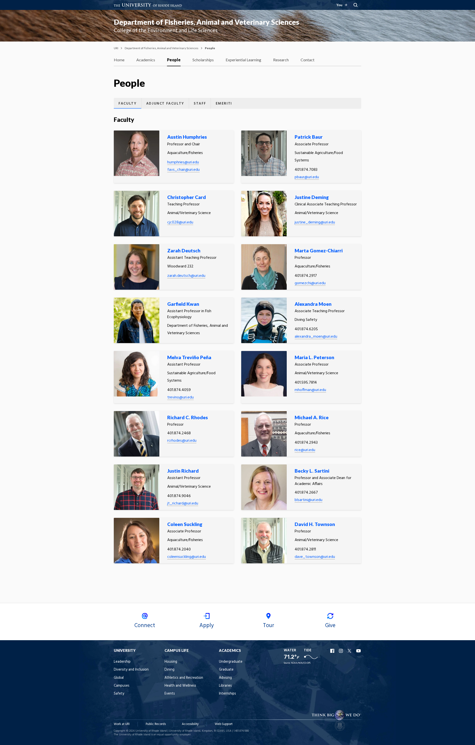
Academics (145, 59)
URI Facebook (332, 651)
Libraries (225, 686)
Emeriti (224, 104)
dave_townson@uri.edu (315, 557)
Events (170, 694)
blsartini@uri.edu (308, 500)
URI (116, 48)
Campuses (121, 686)
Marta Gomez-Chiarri (319, 250)
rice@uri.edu (305, 450)
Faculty (127, 104)
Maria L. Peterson (314, 357)
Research (281, 59)
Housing (171, 662)
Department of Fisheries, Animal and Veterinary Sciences (206, 22)
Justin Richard (183, 471)
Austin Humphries (187, 137)
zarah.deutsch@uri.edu (186, 276)
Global (119, 678)
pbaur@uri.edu (307, 177)
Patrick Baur (309, 137)
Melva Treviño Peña (189, 357)
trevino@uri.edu (180, 397)
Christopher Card (186, 197)
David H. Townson (315, 524)
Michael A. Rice (312, 417)
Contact (307, 59)
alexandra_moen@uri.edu (316, 336)
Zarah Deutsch (183, 250)
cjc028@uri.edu (180, 222)
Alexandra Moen (313, 304)
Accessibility (190, 724)
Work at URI (122, 724)
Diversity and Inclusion (131, 670)
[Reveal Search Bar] (355, 5)
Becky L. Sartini (312, 471)
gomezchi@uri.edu (310, 283)
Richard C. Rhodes (187, 417)
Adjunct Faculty (165, 104)
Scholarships (203, 59)
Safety (119, 694)
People (174, 59)
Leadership (122, 662)
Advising (225, 678)
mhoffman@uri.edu (310, 390)
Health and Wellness (180, 686)
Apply (206, 625)
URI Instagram (341, 651)
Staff (200, 104)
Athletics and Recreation (184, 678)
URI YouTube (358, 651)
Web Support (224, 724)
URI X (350, 651)
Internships (227, 694)
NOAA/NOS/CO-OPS (300, 663)
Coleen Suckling (184, 524)
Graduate (226, 670)
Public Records (156, 724)
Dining (169, 670)
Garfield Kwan (183, 304)
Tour (268, 625)
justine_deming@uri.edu (315, 222)
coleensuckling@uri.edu (186, 557)
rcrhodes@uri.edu (181, 441)
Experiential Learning (243, 59)
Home (119, 59)
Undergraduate (230, 662)
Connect (144, 625)
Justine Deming (312, 197)
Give (330, 625)
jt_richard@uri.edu (182, 503)
